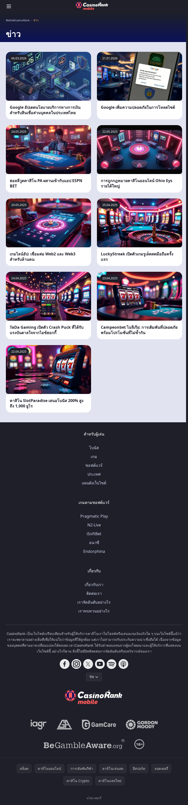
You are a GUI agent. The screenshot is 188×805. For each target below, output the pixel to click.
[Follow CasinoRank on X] (88, 664)
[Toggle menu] (9, 6)
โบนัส (94, 447)
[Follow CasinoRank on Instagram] (76, 664)
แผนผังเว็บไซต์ (94, 483)
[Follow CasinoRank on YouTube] (100, 664)
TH (91, 676)
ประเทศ (94, 474)
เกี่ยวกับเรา (94, 584)
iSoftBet (94, 533)
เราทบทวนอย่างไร (94, 611)
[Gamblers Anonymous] (64, 724)
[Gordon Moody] (142, 724)
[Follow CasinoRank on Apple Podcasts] (123, 664)
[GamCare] (99, 724)
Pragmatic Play (94, 516)
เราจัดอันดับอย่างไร (94, 602)
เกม (94, 456)
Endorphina (94, 551)
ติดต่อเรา (94, 593)
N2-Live (94, 525)
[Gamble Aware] (84, 744)
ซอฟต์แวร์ (94, 465)
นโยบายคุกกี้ (94, 798)
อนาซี (94, 542)
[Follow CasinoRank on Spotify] (112, 664)
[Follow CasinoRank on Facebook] (65, 664)
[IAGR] (39, 724)
